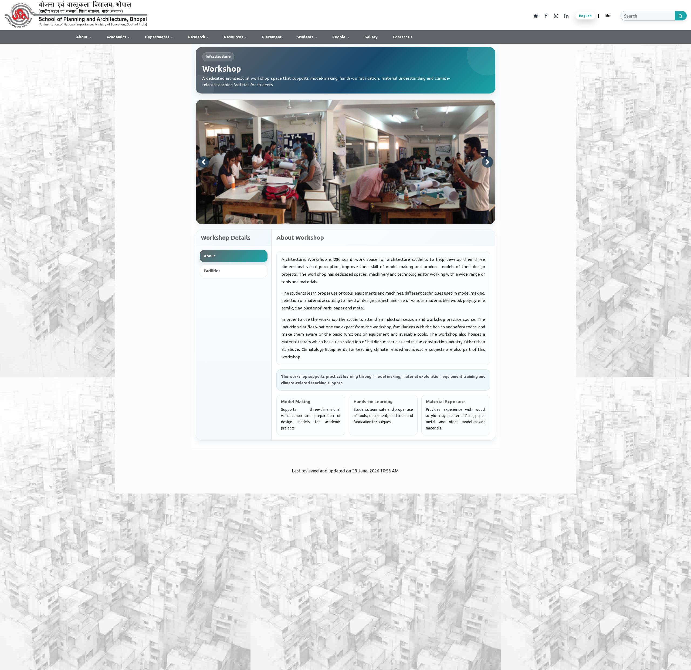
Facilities (212, 271)
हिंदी (608, 16)
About (209, 256)
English (585, 16)
